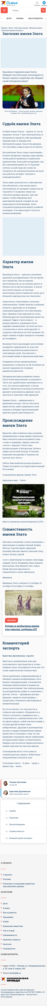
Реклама (7, 879)
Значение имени (21, 28)
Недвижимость (10, 935)
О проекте (7, 874)
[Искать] (43, 10)
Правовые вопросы (11, 939)
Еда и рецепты (35, 18)
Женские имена (35, 28)
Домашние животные (13, 926)
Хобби (6, 921)
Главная (4, 28)
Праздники (8, 917)
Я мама (20, 18)
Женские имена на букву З (12, 30)
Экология (7, 944)
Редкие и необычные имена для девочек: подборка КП (22, 627)
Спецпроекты (9, 948)
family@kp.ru (15, 973)
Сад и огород (8, 930)
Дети (9, 18)
